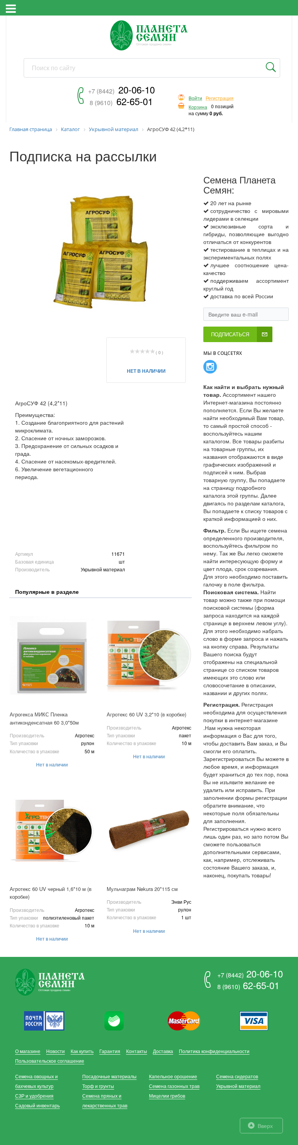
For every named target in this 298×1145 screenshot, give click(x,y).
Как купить (82, 1051)
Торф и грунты (98, 1086)
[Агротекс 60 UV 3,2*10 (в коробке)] (149, 655)
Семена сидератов (237, 1076)
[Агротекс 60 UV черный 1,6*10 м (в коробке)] (52, 830)
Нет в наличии (146, 370)
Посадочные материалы (109, 1076)
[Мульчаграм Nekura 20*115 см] (149, 830)
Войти (195, 98)
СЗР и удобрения (34, 1095)
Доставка (163, 1051)
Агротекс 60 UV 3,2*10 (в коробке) (146, 714)
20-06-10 (121, 89)
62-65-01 (121, 101)
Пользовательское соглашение (49, 1060)
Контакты (136, 1051)
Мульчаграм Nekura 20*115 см (142, 888)
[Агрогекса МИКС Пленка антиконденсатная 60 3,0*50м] (52, 655)
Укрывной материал (238, 1086)
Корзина (198, 107)
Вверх (265, 1125)
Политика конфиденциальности (214, 1051)
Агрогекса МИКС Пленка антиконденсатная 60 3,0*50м (44, 718)
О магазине (27, 1051)
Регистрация (220, 98)
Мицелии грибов (167, 1095)
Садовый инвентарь (37, 1105)
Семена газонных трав (174, 1086)
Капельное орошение (173, 1076)
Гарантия (109, 1051)
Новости (55, 1051)
